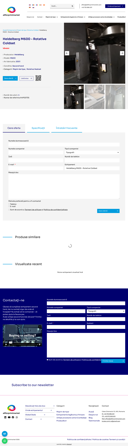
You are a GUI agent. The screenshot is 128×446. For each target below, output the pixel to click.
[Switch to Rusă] (33, 7)
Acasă (5, 30)
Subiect (90, 323)
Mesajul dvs (13, 173)
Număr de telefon (72, 157)
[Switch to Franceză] (37, 5)
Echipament (70, 165)
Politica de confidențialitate (56, 210)
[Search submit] (72, 6)
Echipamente (12, 30)
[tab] (14, 128)
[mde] (94, 53)
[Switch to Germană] (30, 7)
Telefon (13, 204)
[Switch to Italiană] (40, 5)
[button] (67, 53)
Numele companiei (16, 149)
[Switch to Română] (33, 5)
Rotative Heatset (34, 69)
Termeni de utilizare (33, 210)
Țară (10, 157)
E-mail (11, 165)
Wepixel (69, 444)
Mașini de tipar (22, 30)
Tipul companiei (71, 149)
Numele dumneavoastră (18, 141)
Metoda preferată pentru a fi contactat (24, 201)
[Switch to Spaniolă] (44, 5)
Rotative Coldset (33, 30)
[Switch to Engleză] (30, 5)
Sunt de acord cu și (39, 210)
